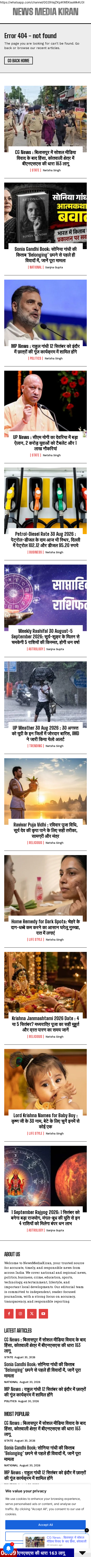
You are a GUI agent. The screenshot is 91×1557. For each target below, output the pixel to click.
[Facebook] (9, 1313)
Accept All (45, 1524)
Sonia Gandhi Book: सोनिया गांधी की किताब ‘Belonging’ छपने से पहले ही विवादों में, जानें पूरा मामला (46, 254)
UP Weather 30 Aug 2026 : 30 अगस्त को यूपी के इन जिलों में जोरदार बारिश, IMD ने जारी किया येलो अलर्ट (45, 733)
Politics (35, 358)
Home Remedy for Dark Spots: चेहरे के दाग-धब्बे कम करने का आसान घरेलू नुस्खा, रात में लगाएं (45, 927)
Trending (35, 746)
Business (35, 552)
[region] (45, 1520)
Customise (45, 1536)
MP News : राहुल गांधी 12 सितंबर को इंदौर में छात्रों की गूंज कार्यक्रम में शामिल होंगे (45, 348)
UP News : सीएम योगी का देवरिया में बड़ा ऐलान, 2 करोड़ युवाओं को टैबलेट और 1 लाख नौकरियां (45, 442)
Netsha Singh (52, 170)
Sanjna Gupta (54, 267)
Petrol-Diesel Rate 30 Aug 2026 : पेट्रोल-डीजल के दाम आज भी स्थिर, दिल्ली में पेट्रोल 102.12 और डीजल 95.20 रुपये (45, 539)
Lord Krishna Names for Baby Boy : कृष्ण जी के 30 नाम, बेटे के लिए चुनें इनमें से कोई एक (45, 1121)
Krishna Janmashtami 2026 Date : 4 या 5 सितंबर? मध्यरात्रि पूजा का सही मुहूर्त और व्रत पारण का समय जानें (45, 1024)
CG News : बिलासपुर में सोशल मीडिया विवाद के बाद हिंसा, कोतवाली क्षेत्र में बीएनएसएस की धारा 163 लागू (45, 157)
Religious (35, 842)
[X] (31, 1313)
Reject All (45, 1548)
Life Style (35, 939)
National (36, 267)
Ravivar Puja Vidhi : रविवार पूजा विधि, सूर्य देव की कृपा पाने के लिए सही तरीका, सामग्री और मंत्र (46, 830)
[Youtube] (43, 1313)
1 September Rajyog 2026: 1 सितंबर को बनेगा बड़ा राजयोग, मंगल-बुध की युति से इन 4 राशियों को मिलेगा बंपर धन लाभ (45, 1217)
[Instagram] (20, 1313)
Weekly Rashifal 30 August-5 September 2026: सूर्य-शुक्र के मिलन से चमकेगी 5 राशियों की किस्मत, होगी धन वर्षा (45, 636)
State (35, 170)
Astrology (36, 649)
